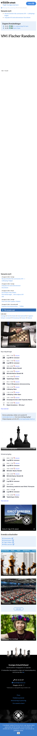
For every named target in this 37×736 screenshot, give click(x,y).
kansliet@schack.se (19, 682)
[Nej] (35, 729)
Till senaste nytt (9, 310)
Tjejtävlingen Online (13, 379)
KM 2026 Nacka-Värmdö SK (15, 373)
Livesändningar (12, 7)
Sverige (3, 316)
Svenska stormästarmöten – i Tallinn (13, 306)
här (23, 672)
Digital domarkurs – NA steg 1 (16, 405)
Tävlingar (5, 7)
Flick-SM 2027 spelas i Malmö (11, 301)
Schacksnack (7, 540)
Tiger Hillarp (7, 542)
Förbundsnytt (16, 318)
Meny (30, 3)
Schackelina (7, 538)
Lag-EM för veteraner (13, 358)
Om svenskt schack (19, 703)
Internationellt (21, 316)
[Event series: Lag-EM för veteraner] (14, 479)
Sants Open (16, 28)
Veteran (29, 318)
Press (18, 695)
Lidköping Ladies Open (14, 394)
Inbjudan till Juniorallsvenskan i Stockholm (17, 17)
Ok (18, 733)
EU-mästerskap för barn (20, 26)
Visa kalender (5, 409)
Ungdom (30, 316)
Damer (23, 318)
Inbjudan (17, 355)
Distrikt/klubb (11, 316)
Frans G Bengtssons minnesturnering (18, 384)
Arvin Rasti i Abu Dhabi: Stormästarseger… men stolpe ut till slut (12, 294)
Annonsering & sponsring (18, 700)
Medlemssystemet (18, 698)
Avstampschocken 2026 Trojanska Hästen (19, 400)
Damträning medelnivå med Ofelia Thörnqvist (20, 486)
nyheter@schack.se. (8, 417)
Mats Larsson (7, 544)
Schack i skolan (5, 318)
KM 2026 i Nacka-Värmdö (14, 368)
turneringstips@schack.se (27, 419)
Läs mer (18, 609)
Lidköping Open (12, 389)
